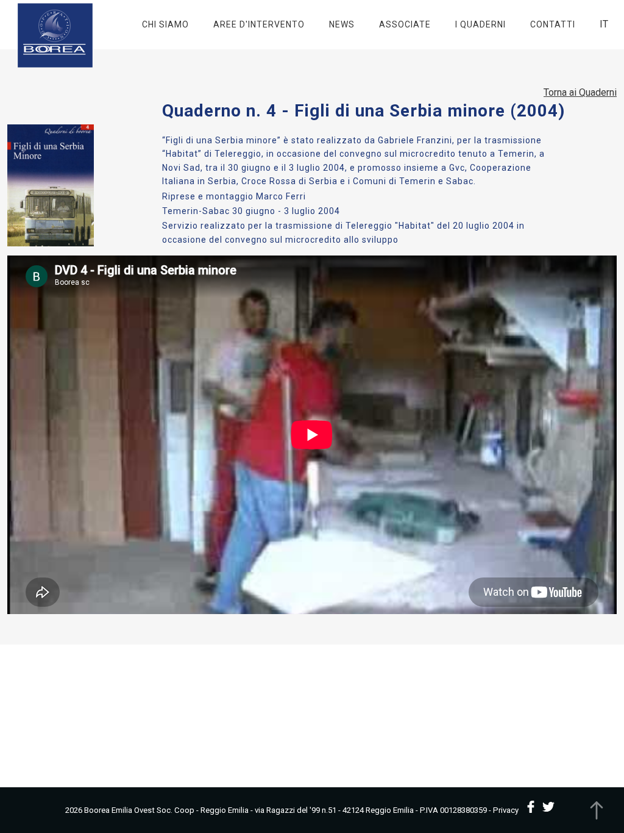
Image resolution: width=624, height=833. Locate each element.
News (342, 24)
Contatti (552, 24)
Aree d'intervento (259, 24)
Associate (405, 24)
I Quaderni (480, 24)
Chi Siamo (165, 24)
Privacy (506, 810)
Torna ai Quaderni (580, 92)
